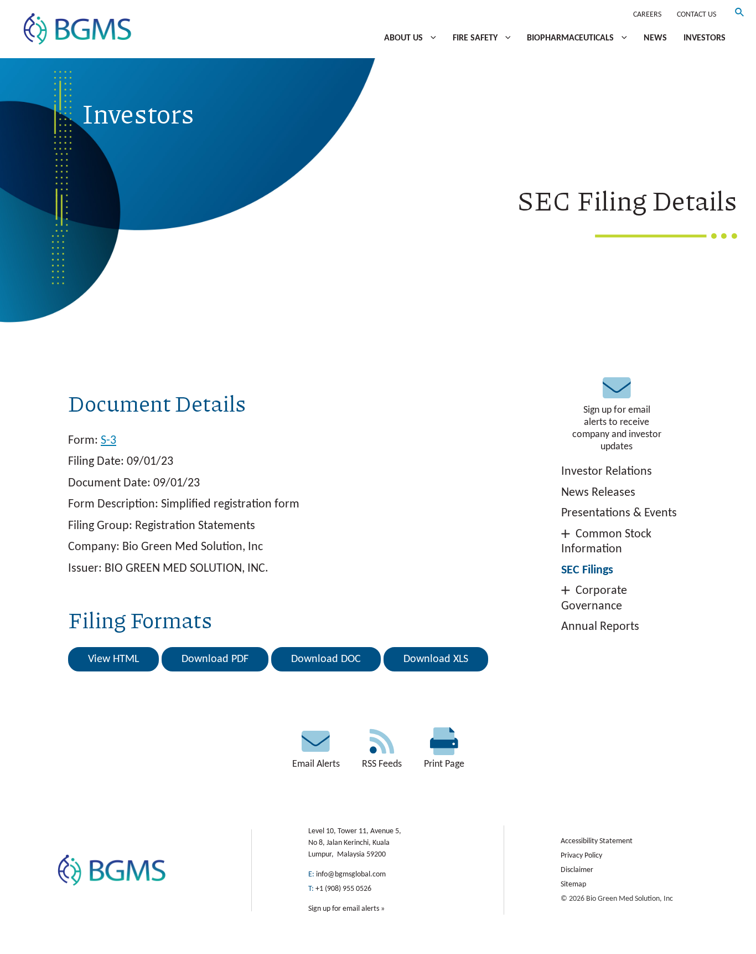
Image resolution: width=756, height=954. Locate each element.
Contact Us (696, 15)
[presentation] (430, 38)
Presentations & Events (619, 513)
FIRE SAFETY (476, 38)
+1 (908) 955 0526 (343, 889)
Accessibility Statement (597, 841)
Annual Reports (600, 626)
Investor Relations (606, 471)
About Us (404, 38)
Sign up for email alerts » (346, 909)
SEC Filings (587, 570)
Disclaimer (577, 870)
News (655, 38)
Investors (704, 38)
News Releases (598, 492)
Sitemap (573, 884)
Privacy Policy (581, 856)
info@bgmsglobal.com (351, 874)
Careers (647, 15)
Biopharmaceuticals (571, 38)
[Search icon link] (740, 14)
